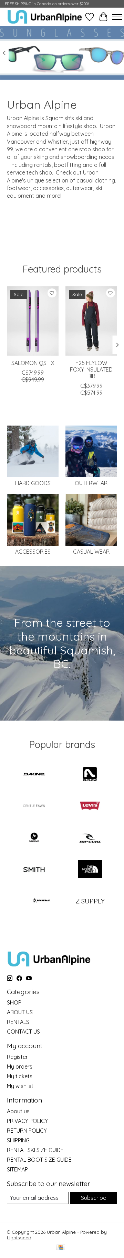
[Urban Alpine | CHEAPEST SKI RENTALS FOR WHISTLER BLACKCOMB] (45, 17)
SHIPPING (18, 1140)
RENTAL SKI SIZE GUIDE (35, 1150)
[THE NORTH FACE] (90, 869)
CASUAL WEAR (91, 551)
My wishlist (20, 1085)
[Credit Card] (60, 1247)
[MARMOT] (34, 838)
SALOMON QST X (32, 362)
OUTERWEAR (91, 483)
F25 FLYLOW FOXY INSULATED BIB (91, 369)
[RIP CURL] (90, 838)
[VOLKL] (41, 901)
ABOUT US (20, 1012)
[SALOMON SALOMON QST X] (33, 321)
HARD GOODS (33, 483)
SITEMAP (17, 1169)
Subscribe (93, 1197)
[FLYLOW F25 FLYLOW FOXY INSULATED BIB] (91, 321)
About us (18, 1111)
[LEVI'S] (90, 806)
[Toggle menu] (117, 17)
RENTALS (18, 1021)
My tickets (19, 1076)
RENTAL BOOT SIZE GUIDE (39, 1159)
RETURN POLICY (27, 1130)
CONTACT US (23, 1031)
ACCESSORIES (33, 551)
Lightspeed (19, 1237)
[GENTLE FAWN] (34, 806)
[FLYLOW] (90, 774)
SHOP (14, 1002)
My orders (19, 1066)
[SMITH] (34, 869)
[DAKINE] (34, 774)
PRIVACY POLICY (27, 1120)
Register (17, 1056)
